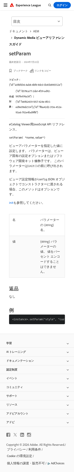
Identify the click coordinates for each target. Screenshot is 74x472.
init (11, 203)
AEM (36, 31)
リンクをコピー (43, 70)
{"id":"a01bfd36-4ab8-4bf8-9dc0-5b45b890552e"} (35, 85)
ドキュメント (18, 31)
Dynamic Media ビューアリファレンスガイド (37, 41)
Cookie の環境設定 (19, 456)
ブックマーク (20, 70)
